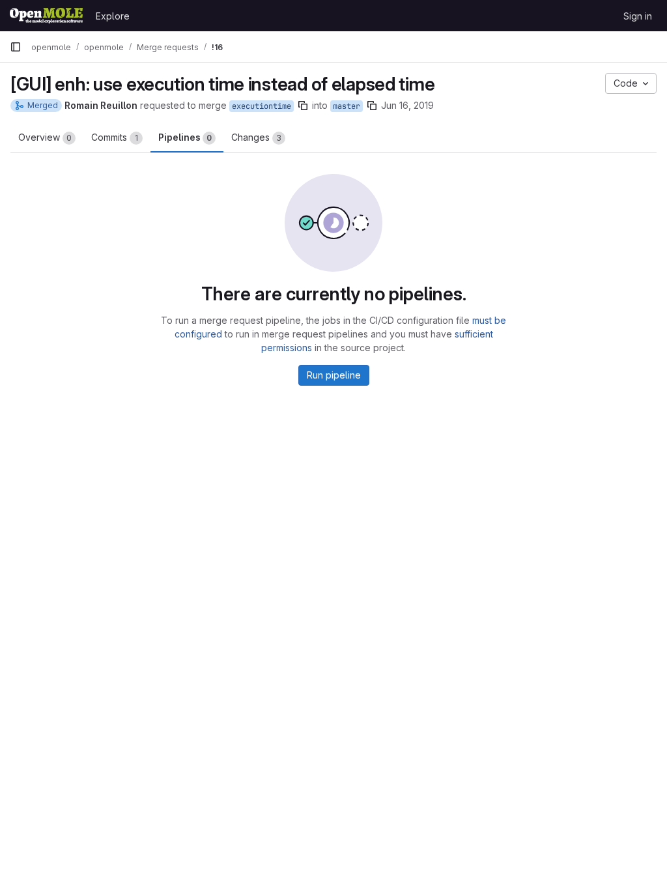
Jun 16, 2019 (407, 105)
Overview (45, 137)
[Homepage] (46, 15)
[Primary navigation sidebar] (15, 46)
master (346, 106)
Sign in (637, 16)
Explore (113, 16)
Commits (114, 137)
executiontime (261, 106)
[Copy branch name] (303, 105)
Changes (256, 137)
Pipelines (185, 137)
